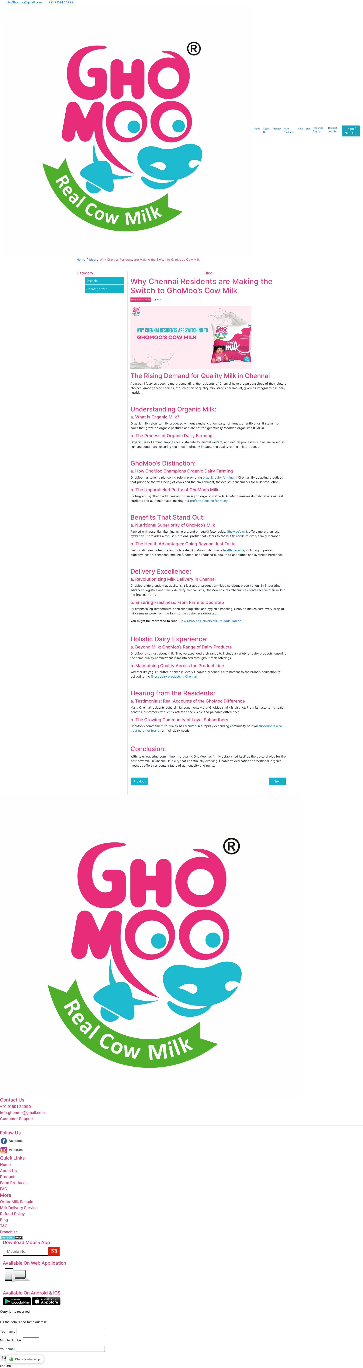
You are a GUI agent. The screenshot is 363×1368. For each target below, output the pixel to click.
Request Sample (332, 129)
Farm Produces (289, 130)
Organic (92, 281)
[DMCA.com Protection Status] (11, 1237)
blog (92, 259)
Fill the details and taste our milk (23, 1322)
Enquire (5, 1366)
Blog (308, 128)
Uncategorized (97, 289)
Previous (140, 781)
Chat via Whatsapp (27, 1359)
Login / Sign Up (350, 131)
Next (277, 781)
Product (277, 128)
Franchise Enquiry (318, 129)
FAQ (300, 128)
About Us (266, 130)
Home (257, 128)
